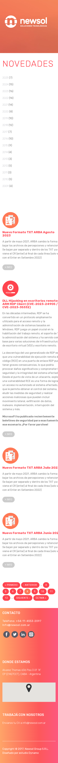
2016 (5, 138)
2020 (5, 111)
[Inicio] (26, 14)
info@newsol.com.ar (34, 722)
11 (51, 591)
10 (42, 591)
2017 (5, 131)
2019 (5, 118)
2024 (5, 84)
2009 (5, 186)
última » (41, 598)
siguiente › (23, 598)
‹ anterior (30, 585)
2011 (4, 172)
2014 (5, 152)
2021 (5, 104)
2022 (5, 98)
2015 (5, 145)
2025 (5, 77)
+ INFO (8, 267)
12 (6, 598)
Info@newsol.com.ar (16, 625)
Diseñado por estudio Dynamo (20, 752)
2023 (5, 91)
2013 (5, 158)
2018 (5, 125)
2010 (5, 179)
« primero (11, 585)
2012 (5, 165)
